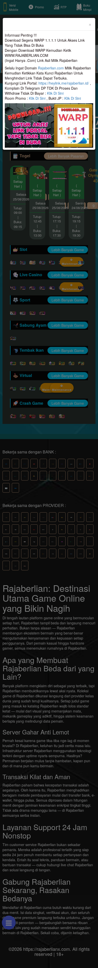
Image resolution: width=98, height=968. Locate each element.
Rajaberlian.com (51, 67)
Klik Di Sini (55, 93)
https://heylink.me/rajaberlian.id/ (63, 83)
